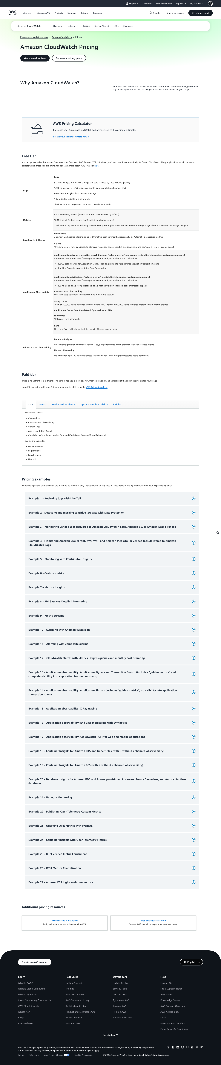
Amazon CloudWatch (62, 37)
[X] (168, 1047)
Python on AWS (121, 1000)
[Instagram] (182, 1047)
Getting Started (74, 982)
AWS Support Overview (172, 1006)
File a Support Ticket (171, 988)
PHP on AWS (119, 1011)
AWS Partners (73, 1023)
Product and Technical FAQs (80, 1011)
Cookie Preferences (83, 1055)
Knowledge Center (170, 1000)
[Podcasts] (197, 1047)
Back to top (109, 1034)
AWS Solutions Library (77, 1000)
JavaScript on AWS (123, 1017)
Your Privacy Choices (53, 1055)
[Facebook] (173, 1047)
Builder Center (120, 982)
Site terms (34, 1055)
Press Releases (26, 1023)
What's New (24, 1011)
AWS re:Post (166, 994)
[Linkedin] (177, 1047)
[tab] (31, 404)
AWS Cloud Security (28, 1006)
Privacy (21, 1055)
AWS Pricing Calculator (96, 387)
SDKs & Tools (120, 988)
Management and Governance (34, 37)
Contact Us (166, 982)
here (96, 165)
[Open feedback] (217, 532)
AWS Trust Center (75, 994)
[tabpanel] (110, 436)
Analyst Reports (74, 1017)
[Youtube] (192, 1047)
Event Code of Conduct (172, 1023)
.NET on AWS (120, 994)
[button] (43, 13)
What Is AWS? (25, 982)
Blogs (21, 1017)
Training (70, 988)
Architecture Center (76, 1006)
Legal (163, 1017)
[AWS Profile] (210, 3)
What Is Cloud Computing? (32, 988)
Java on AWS (119, 1006)
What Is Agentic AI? (28, 994)
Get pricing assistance (153, 920)
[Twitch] (187, 1047)
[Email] (202, 1047)
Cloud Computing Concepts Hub (35, 1000)
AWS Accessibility (169, 1011)
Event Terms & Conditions (174, 1029)
